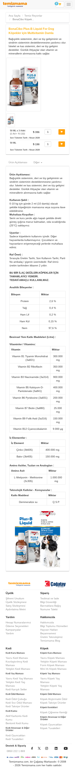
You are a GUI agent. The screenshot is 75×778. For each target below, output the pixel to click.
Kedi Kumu (11, 711)
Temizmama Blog (50, 640)
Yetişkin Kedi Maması (18, 668)
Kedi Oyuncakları (15, 735)
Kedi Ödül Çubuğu (16, 699)
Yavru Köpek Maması (52, 657)
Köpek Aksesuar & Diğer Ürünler (53, 718)
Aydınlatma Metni (16, 609)
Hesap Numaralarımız (18, 622)
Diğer (36, 162)
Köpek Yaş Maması (50, 673)
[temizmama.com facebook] (32, 751)
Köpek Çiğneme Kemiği (53, 712)
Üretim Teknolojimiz (51, 637)
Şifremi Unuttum (15, 598)
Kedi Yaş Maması (14, 673)
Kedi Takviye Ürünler (17, 706)
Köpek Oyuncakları (51, 724)
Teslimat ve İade (49, 598)
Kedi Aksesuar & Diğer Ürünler (17, 729)
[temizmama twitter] (39, 751)
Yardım (10, 633)
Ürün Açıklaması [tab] (18, 162)
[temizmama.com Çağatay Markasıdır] (56, 584)
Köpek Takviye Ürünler (53, 702)
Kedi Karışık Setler (16, 689)
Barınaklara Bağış (50, 605)
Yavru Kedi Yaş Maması (19, 678)
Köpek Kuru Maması (50, 653)
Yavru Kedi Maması (17, 657)
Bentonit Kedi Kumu (17, 723)
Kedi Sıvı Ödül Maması (19, 702)
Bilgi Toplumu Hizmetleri (54, 626)
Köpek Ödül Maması (50, 694)
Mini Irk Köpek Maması (53, 668)
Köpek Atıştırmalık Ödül (53, 699)
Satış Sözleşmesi (15, 605)
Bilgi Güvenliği (48, 602)
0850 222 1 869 (16, 751)
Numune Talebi (49, 609)
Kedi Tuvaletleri (14, 739)
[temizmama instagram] (46, 751)
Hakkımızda (47, 622)
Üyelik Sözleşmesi (16, 602)
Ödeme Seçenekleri (17, 626)
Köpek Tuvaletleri (50, 728)
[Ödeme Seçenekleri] (37, 757)
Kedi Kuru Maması (15, 653)
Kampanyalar (13, 629)
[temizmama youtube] (65, 751)
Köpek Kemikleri (49, 707)
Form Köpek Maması (52, 665)
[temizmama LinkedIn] (56, 751)
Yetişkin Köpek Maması (53, 661)
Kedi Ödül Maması (15, 694)
